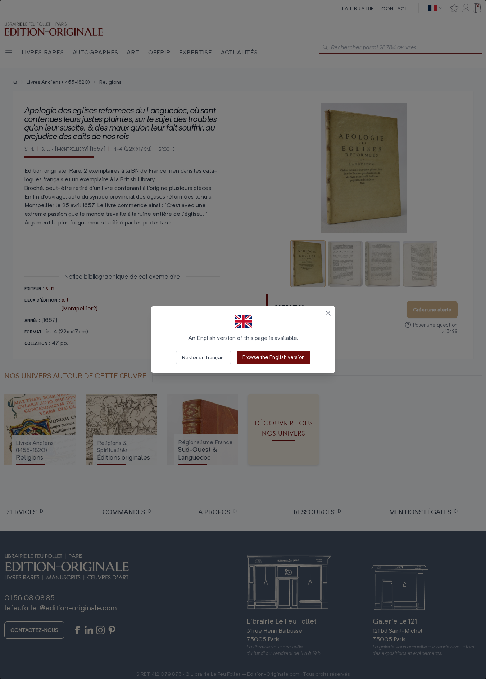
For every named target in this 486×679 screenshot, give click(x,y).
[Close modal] (328, 313)
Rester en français (203, 357)
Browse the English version (273, 357)
